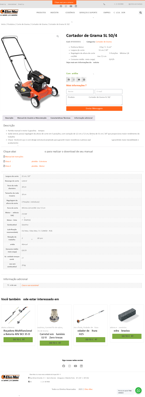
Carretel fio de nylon (53, 327)
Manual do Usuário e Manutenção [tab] (32, 118)
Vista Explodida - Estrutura (26, 161)
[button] (140, 13)
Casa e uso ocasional (30, 285)
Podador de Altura (90, 327)
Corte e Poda (76, 327)
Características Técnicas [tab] (60, 118)
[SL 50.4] (30, 72)
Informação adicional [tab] (83, 118)
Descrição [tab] (9, 118)
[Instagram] (66, 6)
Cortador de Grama (39, 24)
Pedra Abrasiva (121, 330)
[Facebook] (61, 6)
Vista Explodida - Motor (25, 166)
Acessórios (39, 327)
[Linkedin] (76, 6)
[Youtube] (71, 6)
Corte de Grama (23, 24)
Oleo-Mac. (88, 389)
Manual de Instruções (14, 157)
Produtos (11, 24)
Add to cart (18, 340)
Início (3, 24)
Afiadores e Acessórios (117, 327)
